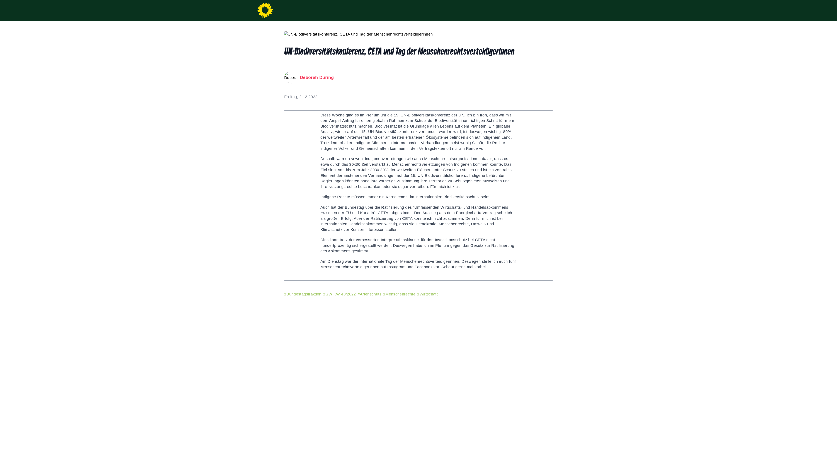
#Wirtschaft (427, 294)
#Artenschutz (369, 294)
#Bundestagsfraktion (303, 294)
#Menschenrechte (399, 294)
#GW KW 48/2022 (339, 294)
